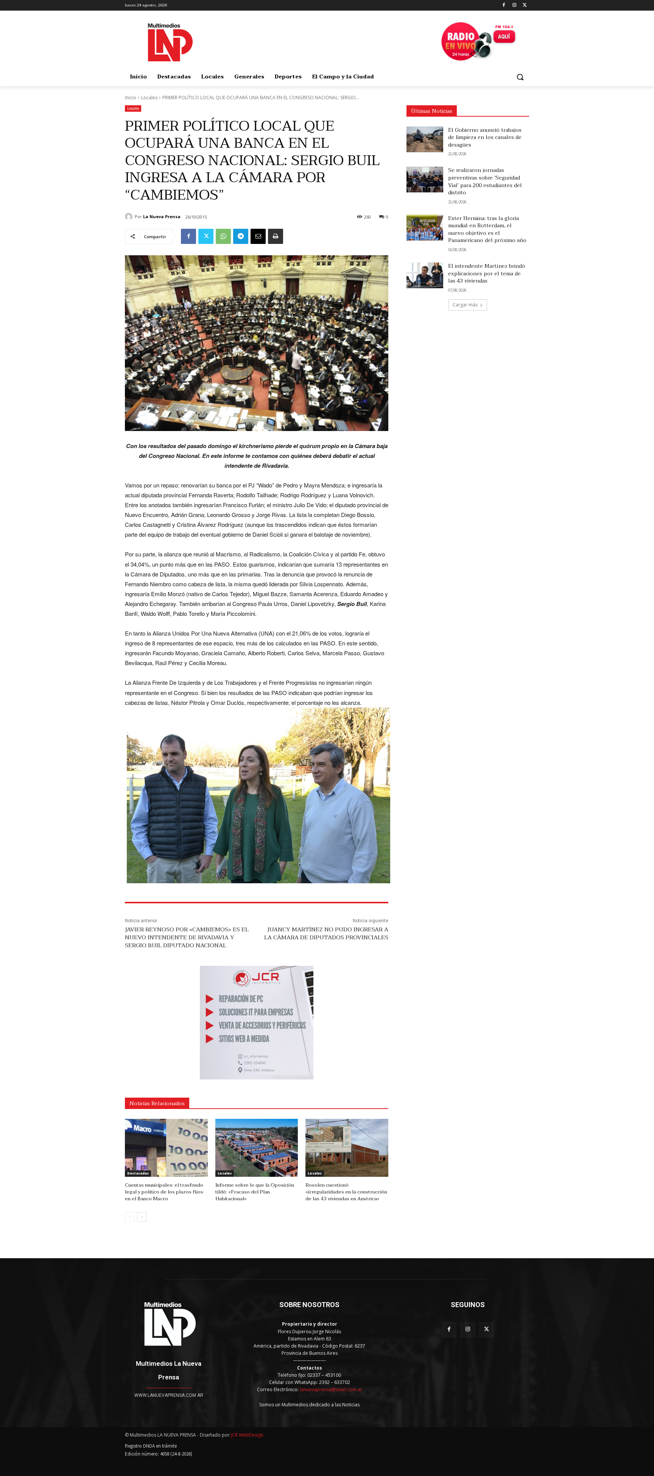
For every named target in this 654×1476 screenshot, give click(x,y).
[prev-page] (129, 1217)
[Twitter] (524, 5)
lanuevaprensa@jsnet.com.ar (331, 1389)
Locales (149, 97)
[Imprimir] (275, 236)
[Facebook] (504, 5)
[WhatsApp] (223, 236)
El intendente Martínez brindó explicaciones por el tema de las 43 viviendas (486, 273)
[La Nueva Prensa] (130, 216)
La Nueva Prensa (162, 216)
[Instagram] (514, 5)
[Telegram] (240, 236)
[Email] (258, 236)
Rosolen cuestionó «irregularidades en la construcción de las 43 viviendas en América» (346, 1192)
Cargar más (465, 304)
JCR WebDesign (247, 1435)
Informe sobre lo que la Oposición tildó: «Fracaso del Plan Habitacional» (254, 1192)
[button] (520, 77)
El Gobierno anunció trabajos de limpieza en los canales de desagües (485, 137)
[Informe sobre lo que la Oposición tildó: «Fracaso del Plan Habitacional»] (256, 1148)
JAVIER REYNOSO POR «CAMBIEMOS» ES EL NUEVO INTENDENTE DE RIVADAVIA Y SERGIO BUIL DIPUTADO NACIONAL (187, 937)
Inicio (130, 97)
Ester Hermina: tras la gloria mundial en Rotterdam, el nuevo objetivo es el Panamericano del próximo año (487, 229)
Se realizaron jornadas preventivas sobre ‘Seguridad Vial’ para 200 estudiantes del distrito (485, 181)
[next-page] (141, 1217)
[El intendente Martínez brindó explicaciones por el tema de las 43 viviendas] (424, 275)
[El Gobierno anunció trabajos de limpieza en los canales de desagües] (424, 139)
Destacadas (138, 1173)
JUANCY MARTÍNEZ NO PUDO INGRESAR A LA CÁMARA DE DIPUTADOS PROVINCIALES (326, 933)
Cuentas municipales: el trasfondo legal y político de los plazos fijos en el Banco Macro (164, 1192)
